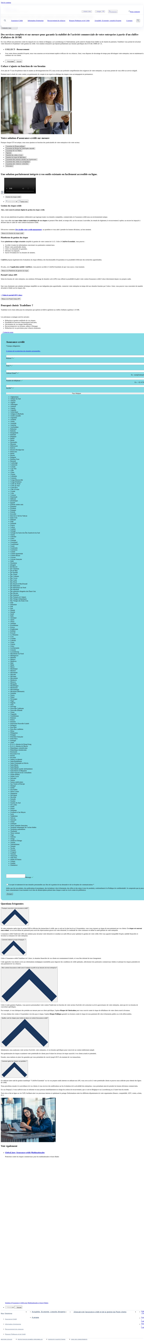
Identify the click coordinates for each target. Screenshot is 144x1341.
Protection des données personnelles (30, 1339)
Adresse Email (11, 373)
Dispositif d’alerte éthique (56, 1339)
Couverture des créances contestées (17, 164)
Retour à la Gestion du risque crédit (12, 233)
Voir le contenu (6, 2)
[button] (5, 21)
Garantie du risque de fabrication (16, 157)
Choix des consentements (79, 1339)
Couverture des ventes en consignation (18, 161)
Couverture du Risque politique (15, 146)
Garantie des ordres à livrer (14, 155)
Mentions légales (6, 1339)
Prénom (9, 358)
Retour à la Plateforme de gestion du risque (15, 270)
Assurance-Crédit (11, 1319)
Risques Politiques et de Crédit (15, 1334)
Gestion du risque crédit (13, 197)
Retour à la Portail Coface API (11, 299)
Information (9, 166)
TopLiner (8, 153)
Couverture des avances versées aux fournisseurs (21, 159)
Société (9, 388)
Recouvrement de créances (14, 1329)
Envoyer (9, 894)
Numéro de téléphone (13, 381)
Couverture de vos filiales (13, 150)
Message (28, 877)
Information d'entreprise (13, 1324)
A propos (35, 1317)
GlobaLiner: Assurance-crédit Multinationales (25, 1152)
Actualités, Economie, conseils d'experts (48, 1312)
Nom (8, 366)
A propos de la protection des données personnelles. (23, 351)
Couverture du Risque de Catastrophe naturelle (20, 148)
